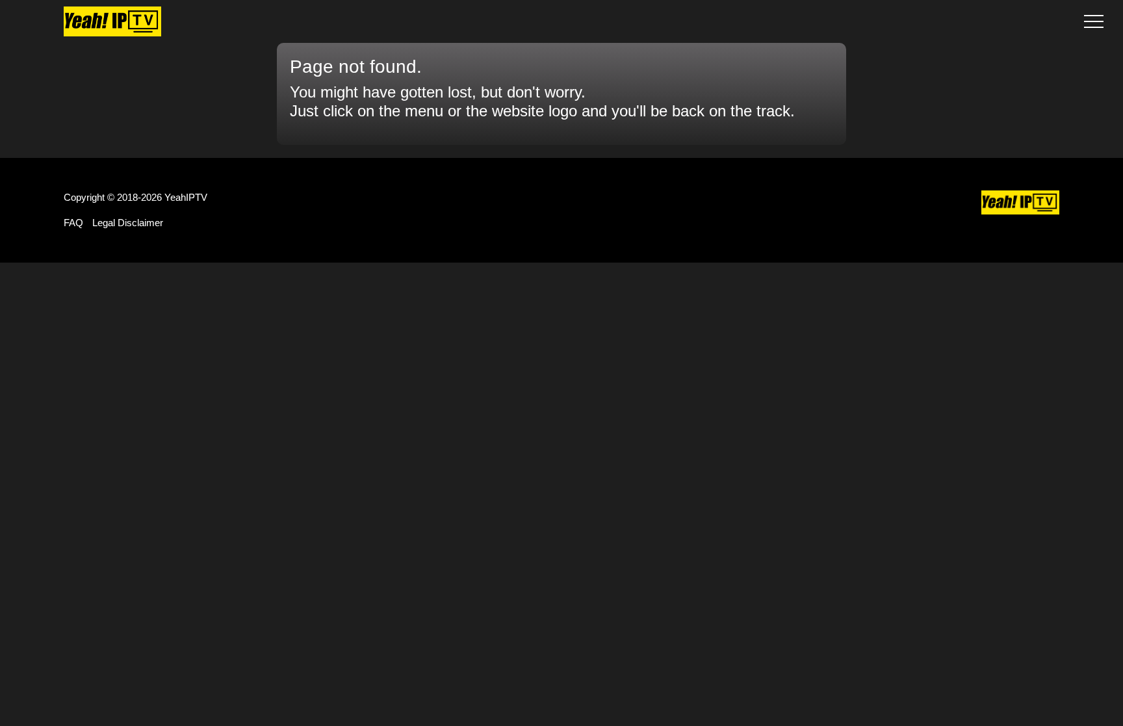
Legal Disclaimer (127, 222)
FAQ (73, 222)
